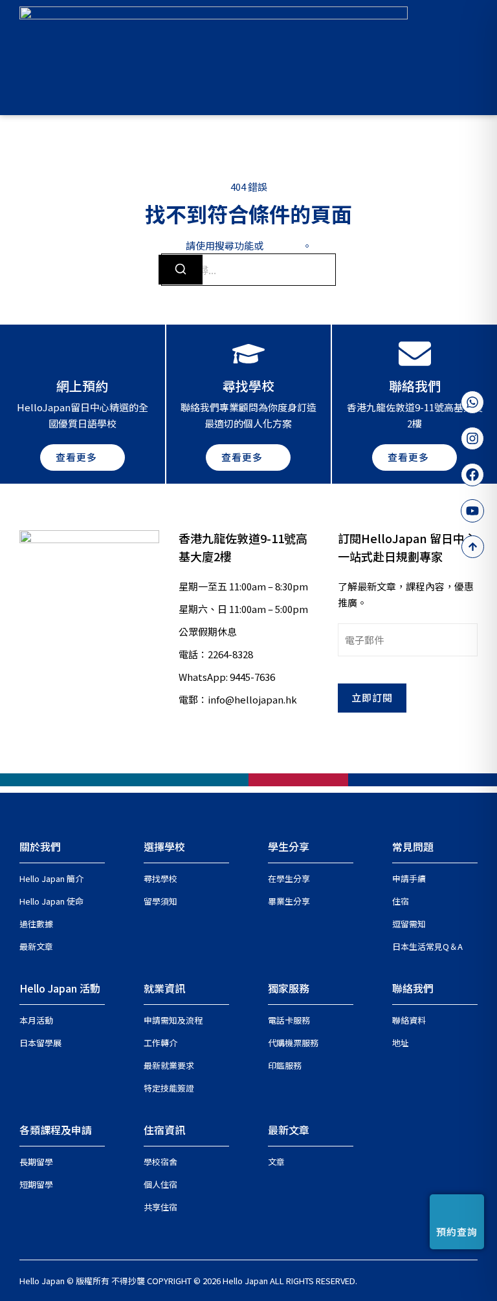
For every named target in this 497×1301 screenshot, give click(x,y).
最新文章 (288, 1129)
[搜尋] (181, 270)
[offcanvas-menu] (472, 57)
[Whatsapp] (472, 402)
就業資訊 (164, 988)
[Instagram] (472, 438)
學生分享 (288, 846)
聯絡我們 (413, 988)
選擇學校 (164, 846)
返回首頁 (282, 245)
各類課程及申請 (55, 1129)
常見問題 (413, 846)
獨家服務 (288, 988)
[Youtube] (472, 510)
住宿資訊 (164, 1129)
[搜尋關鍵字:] (248, 269)
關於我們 (40, 846)
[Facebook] (472, 474)
